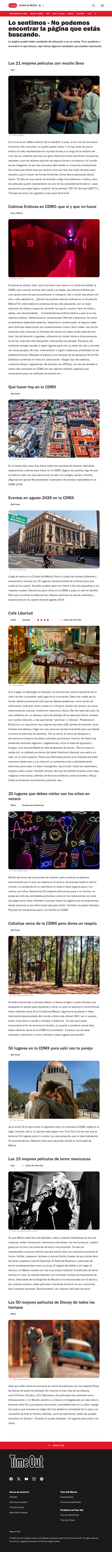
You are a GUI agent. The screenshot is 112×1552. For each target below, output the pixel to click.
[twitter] (18, 1479)
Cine (47, 14)
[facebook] (11, 1479)
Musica (70, 14)
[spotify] (41, 1479)
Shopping (80, 14)
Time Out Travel (67, 1520)
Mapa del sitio (15, 1532)
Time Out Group (16, 1508)
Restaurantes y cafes (18, 14)
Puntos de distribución (70, 1502)
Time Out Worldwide (69, 1515)
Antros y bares (36, 14)
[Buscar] (93, 5)
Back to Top (58, 1446)
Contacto (13, 1497)
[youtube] (26, 1479)
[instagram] (34, 1479)
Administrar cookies (18, 1513)
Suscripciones (66, 1497)
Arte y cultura (59, 14)
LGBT (89, 14)
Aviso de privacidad (18, 1502)
